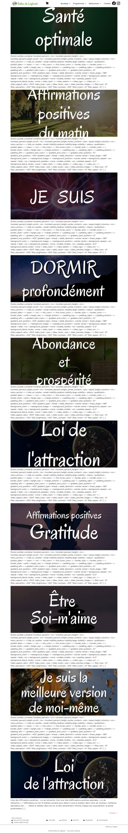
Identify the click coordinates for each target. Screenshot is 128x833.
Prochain (113, 813)
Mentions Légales (111, 827)
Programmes (78, 3)
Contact (107, 3)
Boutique (64, 3)
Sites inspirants (17, 818)
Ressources (94, 3)
